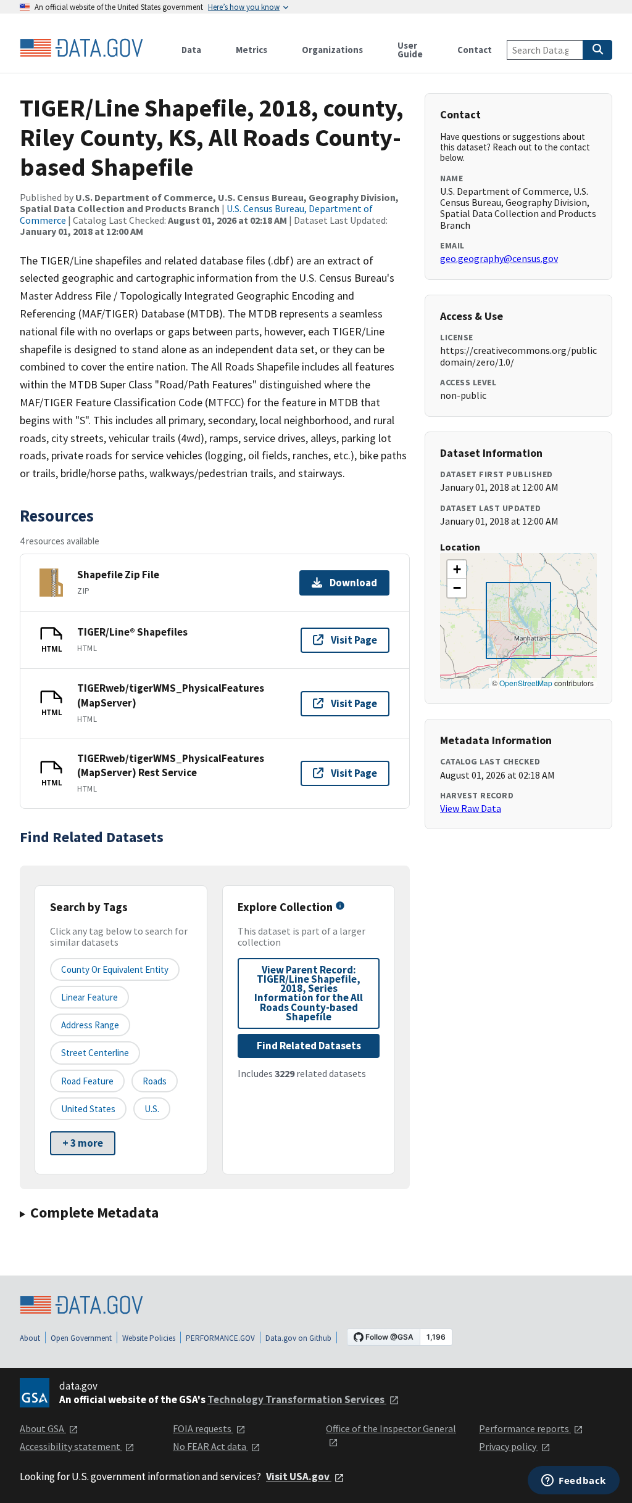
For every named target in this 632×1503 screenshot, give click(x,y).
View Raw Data (470, 808)
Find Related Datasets (309, 1045)
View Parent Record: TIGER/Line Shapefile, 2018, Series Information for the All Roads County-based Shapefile (308, 993)
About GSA (43, 1428)
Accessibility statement (71, 1446)
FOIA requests (203, 1428)
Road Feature (87, 1081)
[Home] (81, 48)
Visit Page (354, 640)
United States (88, 1109)
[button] (456, 569)
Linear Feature (89, 997)
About (30, 1338)
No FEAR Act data (210, 1446)
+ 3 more (82, 1143)
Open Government (81, 1338)
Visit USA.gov (298, 1476)
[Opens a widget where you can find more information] (574, 1481)
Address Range (90, 1025)
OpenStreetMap (525, 683)
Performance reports (525, 1428)
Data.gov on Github (298, 1338)
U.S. (151, 1109)
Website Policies (148, 1338)
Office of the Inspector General (391, 1428)
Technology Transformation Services (296, 1399)
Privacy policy (508, 1446)
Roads (155, 1081)
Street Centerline (95, 1053)
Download (353, 582)
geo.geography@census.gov (499, 258)
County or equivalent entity (114, 969)
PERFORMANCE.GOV (220, 1338)
